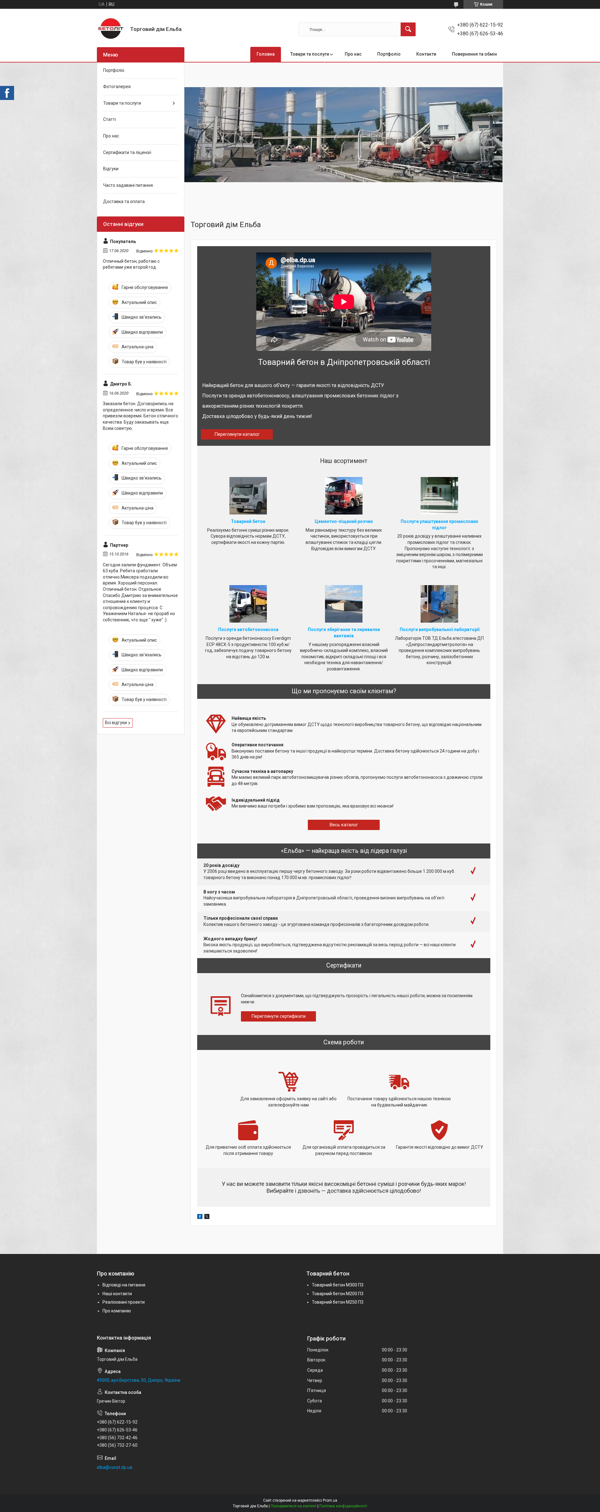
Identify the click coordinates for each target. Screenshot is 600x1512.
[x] (206, 1217)
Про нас (353, 54)
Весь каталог (344, 825)
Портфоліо (389, 54)
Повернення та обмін (474, 54)
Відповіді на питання (123, 1284)
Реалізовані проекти (123, 1302)
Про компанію (116, 1310)
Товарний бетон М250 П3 (337, 1302)
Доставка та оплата (124, 201)
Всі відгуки (116, 722)
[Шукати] (408, 29)
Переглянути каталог (237, 434)
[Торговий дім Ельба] (111, 29)
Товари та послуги (309, 54)
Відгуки (110, 168)
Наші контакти (117, 1293)
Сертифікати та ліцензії (127, 152)
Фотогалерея (117, 86)
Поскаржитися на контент (294, 1506)
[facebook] (199, 1217)
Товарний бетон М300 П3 (337, 1284)
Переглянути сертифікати (278, 1016)
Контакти (426, 54)
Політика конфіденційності (343, 1506)
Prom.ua (330, 1500)
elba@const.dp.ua (114, 1467)
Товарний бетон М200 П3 (337, 1293)
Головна (266, 54)
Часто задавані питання (128, 185)
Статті (109, 119)
